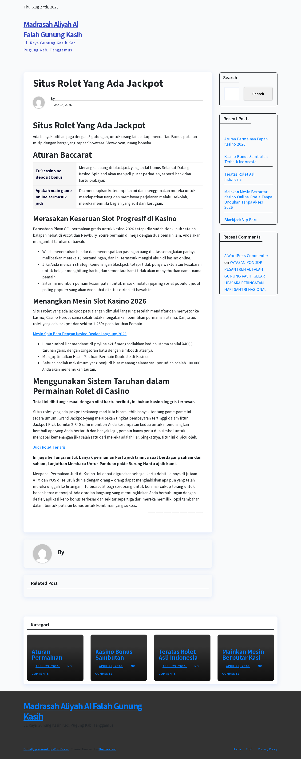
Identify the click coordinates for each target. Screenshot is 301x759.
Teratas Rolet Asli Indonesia (240, 176)
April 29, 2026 (48, 666)
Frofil (249, 749)
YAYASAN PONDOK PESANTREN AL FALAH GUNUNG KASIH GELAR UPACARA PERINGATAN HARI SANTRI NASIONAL (245, 275)
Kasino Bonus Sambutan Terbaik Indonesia (246, 159)
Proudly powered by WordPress (46, 749)
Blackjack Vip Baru (241, 219)
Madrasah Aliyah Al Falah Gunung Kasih (83, 711)
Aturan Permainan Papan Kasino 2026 (246, 141)
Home (237, 749)
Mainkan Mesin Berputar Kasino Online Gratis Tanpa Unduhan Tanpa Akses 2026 (248, 199)
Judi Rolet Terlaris (49, 447)
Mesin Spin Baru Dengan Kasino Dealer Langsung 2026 (80, 333)
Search (230, 77)
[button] (265, 36)
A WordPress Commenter (246, 255)
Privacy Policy (267, 749)
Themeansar (107, 749)
